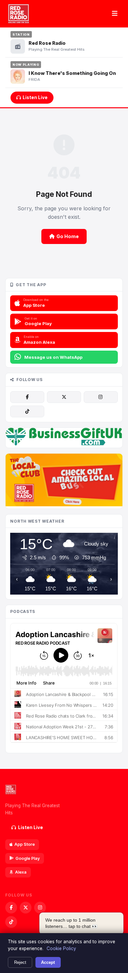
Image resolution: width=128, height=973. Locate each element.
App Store (24, 844)
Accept (48, 962)
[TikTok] (27, 411)
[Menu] (114, 14)
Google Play (27, 858)
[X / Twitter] (64, 397)
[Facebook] (27, 397)
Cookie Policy (61, 948)
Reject (20, 962)
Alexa (21, 872)
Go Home (67, 236)
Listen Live (35, 97)
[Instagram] (101, 397)
